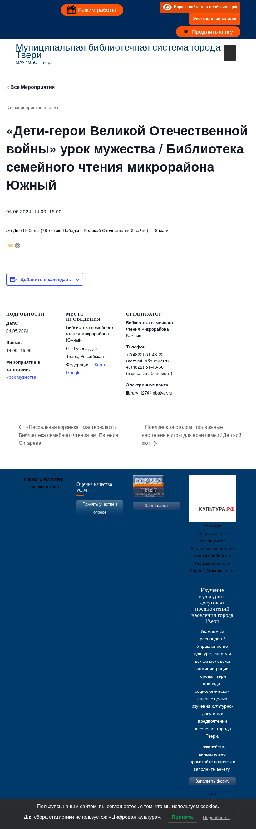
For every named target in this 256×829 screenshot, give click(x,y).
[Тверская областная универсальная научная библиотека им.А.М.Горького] (67, 516)
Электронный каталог (215, 18)
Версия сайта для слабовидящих (204, 6)
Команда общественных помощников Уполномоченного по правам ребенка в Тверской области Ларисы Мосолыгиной (212, 548)
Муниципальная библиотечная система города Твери (118, 51)
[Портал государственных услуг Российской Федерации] (48, 516)
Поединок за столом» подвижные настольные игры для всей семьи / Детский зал (191, 435)
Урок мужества (21, 377)
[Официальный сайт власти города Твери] (142, 516)
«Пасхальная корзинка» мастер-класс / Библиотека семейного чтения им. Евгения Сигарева (68, 435)
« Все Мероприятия (30, 86)
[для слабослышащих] (153, 7)
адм (212, 793)
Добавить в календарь (46, 279)
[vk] (142, 7)
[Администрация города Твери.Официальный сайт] (29, 516)
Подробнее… (216, 817)
